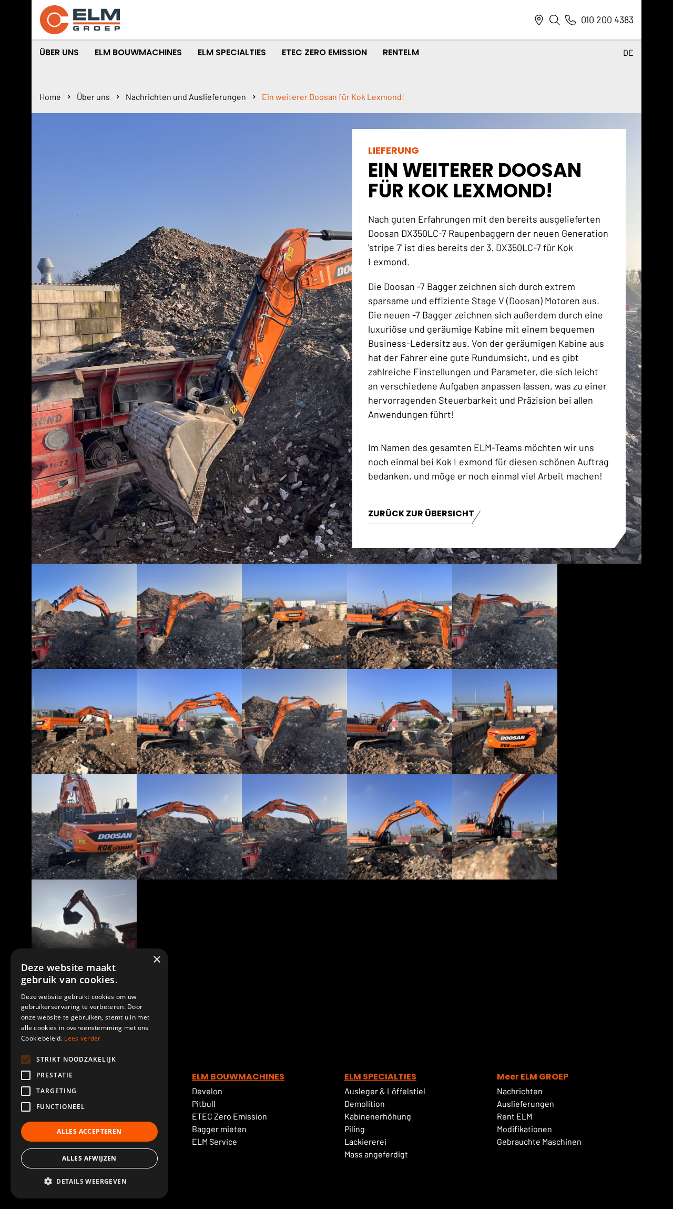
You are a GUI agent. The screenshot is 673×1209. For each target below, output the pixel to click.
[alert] (89, 1073)
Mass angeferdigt (376, 1154)
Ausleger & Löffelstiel (384, 1091)
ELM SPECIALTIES (380, 1077)
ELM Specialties (232, 52)
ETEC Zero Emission (324, 52)
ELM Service (214, 1141)
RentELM (401, 52)
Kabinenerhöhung (377, 1116)
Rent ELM (514, 1116)
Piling (354, 1129)
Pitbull (204, 1103)
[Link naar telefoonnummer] (570, 20)
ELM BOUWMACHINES (238, 1077)
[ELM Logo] (79, 19)
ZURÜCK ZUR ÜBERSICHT (421, 514)
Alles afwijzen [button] (89, 1158)
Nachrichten (520, 1091)
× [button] (156, 960)
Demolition (364, 1103)
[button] (89, 1181)
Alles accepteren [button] (89, 1131)
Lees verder (82, 1038)
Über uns (93, 97)
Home (50, 97)
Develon (207, 1091)
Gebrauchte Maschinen (539, 1141)
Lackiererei (365, 1141)
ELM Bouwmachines (138, 52)
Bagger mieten (219, 1129)
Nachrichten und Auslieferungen (186, 97)
